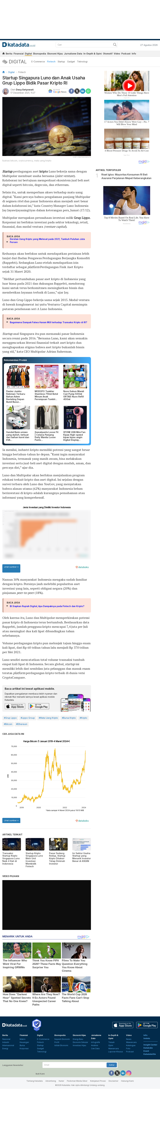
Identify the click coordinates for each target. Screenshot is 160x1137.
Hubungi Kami (127, 1081)
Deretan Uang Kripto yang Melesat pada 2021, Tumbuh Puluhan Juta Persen (47, 240)
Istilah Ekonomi (61, 1045)
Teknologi (82, 61)
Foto (128, 1048)
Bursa (22, 1045)
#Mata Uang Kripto (48, 718)
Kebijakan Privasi (98, 1081)
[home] (3, 54)
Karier (61, 1081)
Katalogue (130, 1045)
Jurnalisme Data (73, 53)
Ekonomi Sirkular (80, 1042)
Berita (9, 53)
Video (117, 53)
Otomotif (107, 53)
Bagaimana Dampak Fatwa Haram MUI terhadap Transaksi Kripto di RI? (48, 322)
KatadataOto (149, 1054)
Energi (5, 1048)
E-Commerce (38, 61)
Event (146, 1051)
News (128, 1039)
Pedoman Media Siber (77, 1081)
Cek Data (95, 1048)
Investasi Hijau (79, 1045)
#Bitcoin (8, 724)
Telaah (111, 1042)
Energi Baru (78, 1039)
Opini (110, 1045)
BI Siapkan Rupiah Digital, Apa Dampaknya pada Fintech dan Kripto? (47, 606)
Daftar (111, 1065)
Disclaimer (113, 1081)
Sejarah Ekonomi (62, 1039)
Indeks (146, 1038)
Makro (22, 1039)
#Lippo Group (28, 718)
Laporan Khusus (115, 1051)
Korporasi (24, 1048)
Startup (61, 61)
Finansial (19, 53)
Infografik (95, 1042)
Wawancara (113, 1048)
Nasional (6, 1039)
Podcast (125, 53)
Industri (5, 1042)
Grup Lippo (82, 218)
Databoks (148, 1048)
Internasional (8, 1045)
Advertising (50, 1081)
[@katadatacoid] (128, 1073)
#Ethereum (21, 724)
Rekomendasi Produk (15, 360)
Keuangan (24, 1042)
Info (134, 53)
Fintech (51, 61)
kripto (43, 171)
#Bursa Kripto (69, 718)
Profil (56, 1042)
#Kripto (83, 718)
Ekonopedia (39, 53)
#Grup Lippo (10, 718)
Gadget (71, 61)
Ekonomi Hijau (55, 53)
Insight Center (150, 1045)
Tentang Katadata (34, 1081)
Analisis (94, 1045)
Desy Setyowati (25, 89)
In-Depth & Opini (92, 53)
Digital (28, 53)
